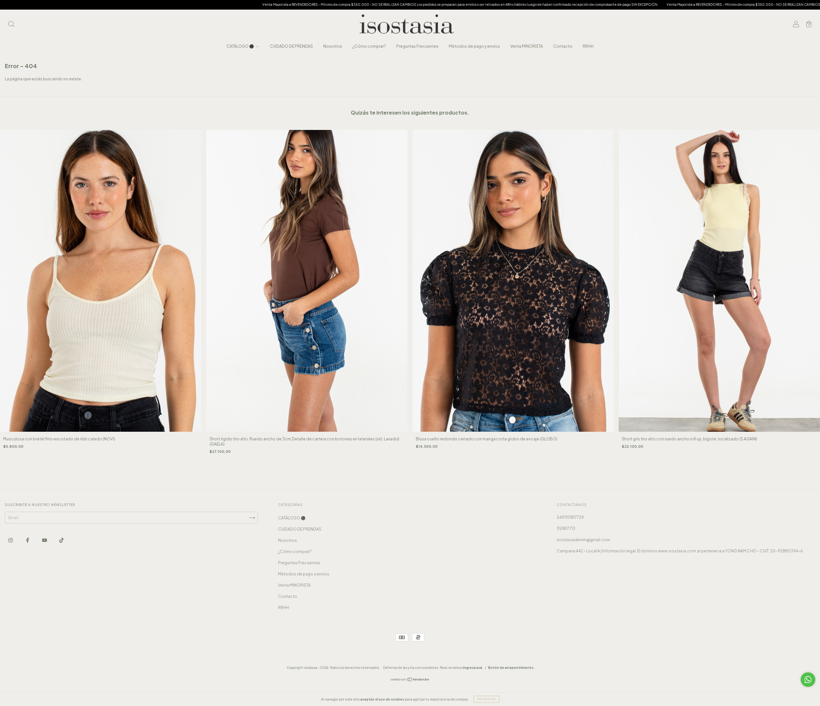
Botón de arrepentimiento (511, 668)
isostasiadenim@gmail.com (583, 539)
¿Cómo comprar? (369, 46)
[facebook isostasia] (28, 540)
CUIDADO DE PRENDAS (291, 46)
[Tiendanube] (410, 680)
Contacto (562, 46)
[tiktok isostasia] (61, 540)
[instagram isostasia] (11, 540)
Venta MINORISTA (526, 46)
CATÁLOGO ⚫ (240, 46)
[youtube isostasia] (45, 540)
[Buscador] (11, 24)
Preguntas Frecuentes (417, 46)
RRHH (588, 46)
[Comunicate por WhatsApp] (808, 679)
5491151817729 (570, 517)
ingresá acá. (473, 668)
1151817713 (566, 528)
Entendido (486, 699)
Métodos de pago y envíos (474, 46)
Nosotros (332, 46)
